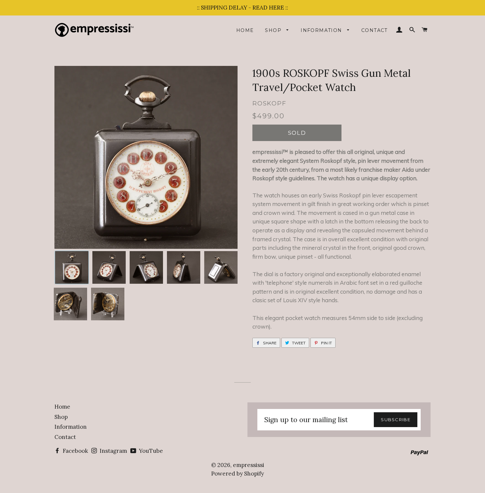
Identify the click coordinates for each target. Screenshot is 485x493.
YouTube (150, 450)
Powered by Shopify (237, 473)
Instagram (112, 450)
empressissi (248, 465)
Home (245, 30)
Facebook (74, 450)
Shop (274, 30)
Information (322, 30)
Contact (374, 30)
